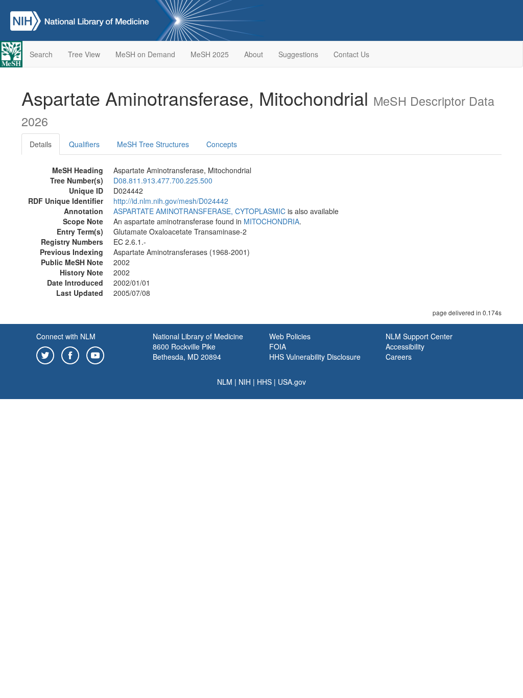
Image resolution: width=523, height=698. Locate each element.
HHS (264, 382)
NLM (224, 382)
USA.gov (292, 382)
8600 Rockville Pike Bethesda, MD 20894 (187, 351)
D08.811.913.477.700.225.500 (162, 180)
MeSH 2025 (210, 54)
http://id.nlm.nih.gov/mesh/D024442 (170, 201)
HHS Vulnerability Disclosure (315, 357)
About (253, 54)
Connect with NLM (66, 336)
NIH (245, 382)
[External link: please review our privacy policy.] (45, 354)
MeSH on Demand (145, 54)
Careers (399, 357)
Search (41, 54)
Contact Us (351, 54)
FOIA (277, 346)
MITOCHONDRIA (271, 221)
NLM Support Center (419, 336)
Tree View (84, 54)
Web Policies (290, 336)
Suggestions (298, 54)
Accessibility (405, 346)
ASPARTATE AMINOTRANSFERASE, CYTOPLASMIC (199, 211)
